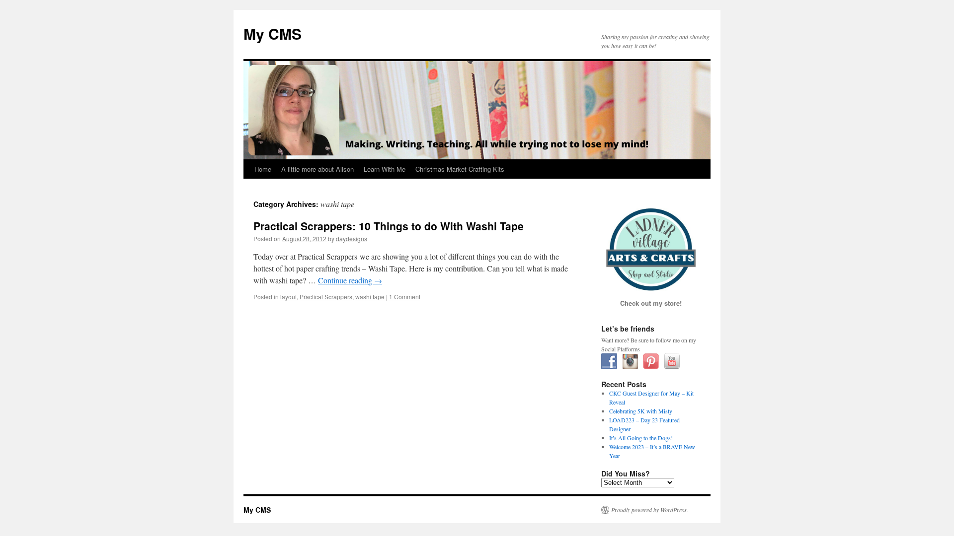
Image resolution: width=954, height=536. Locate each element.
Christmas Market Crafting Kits (459, 169)
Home (262, 169)
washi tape (370, 296)
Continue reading (350, 280)
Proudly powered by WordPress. (649, 510)
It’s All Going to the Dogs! (641, 438)
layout (288, 296)
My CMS (272, 33)
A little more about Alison (317, 169)
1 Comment (404, 296)
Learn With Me (384, 169)
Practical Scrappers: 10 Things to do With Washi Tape (388, 225)
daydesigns (351, 238)
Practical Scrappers (326, 296)
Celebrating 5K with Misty (640, 411)
